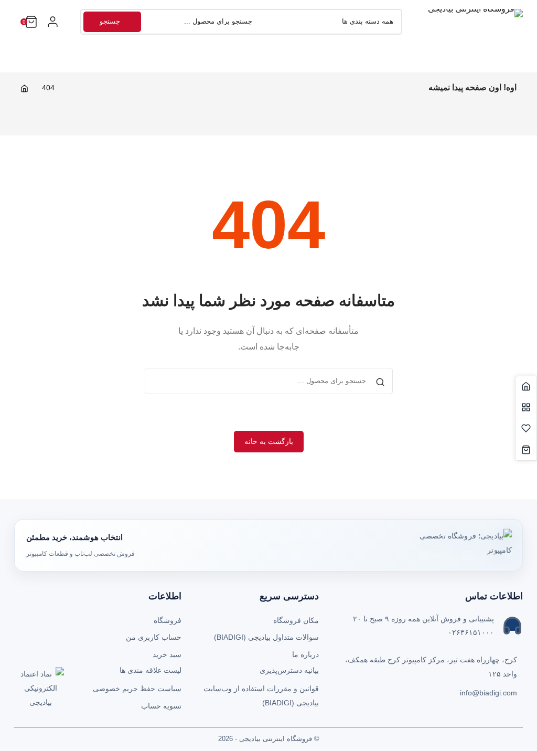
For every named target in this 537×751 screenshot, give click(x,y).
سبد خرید (167, 654)
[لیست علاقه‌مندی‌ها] (525, 428)
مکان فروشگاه (296, 620)
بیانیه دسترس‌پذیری (289, 670)
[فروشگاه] (525, 407)
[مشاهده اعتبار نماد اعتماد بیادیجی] (40, 690)
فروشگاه (167, 620)
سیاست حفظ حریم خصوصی (137, 688)
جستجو (110, 21)
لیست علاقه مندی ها (150, 670)
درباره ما (305, 654)
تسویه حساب (161, 706)
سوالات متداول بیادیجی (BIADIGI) (266, 637)
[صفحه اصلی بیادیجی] (525, 386)
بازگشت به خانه (268, 441)
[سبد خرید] (525, 449)
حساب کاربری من (153, 637)
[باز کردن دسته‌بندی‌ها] (52, 22)
